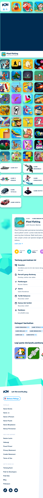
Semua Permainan (9, 429)
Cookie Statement (9, 454)
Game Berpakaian (9, 425)
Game (28, 218)
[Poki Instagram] (11, 490)
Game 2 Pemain (8, 417)
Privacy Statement (9, 450)
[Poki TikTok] (5, 490)
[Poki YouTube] (16, 490)
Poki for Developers (10, 472)
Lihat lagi (18, 243)
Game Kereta (7, 409)
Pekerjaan (6, 484)
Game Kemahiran (22, 327)
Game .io (6, 413)
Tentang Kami (8, 468)
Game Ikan (19, 335)
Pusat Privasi (7, 446)
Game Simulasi (21, 331)
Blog (4, 480)
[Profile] (4, 9)
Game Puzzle (7, 421)
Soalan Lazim (7, 438)
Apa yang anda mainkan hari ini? (6, 9)
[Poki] (5, 4)
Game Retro (31, 335)
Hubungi (6, 442)
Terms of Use (7, 458)
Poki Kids (6, 476)
